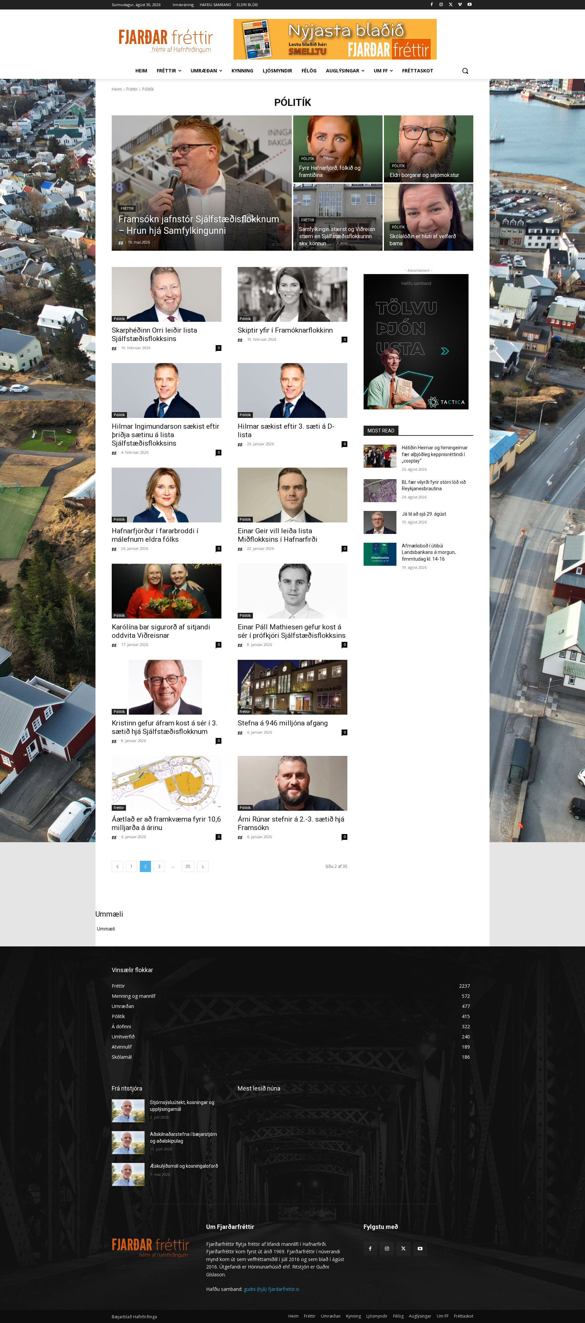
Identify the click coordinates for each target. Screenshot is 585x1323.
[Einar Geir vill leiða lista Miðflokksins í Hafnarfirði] (292, 495)
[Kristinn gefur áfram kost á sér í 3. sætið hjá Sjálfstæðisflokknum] (166, 687)
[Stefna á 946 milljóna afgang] (292, 687)
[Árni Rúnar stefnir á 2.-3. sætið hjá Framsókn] (292, 783)
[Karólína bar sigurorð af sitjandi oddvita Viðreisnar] (166, 591)
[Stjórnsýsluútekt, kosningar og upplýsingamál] (128, 1110)
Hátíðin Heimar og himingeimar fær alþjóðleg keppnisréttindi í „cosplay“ (435, 454)
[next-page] (203, 866)
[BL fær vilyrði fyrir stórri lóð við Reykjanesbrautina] (380, 490)
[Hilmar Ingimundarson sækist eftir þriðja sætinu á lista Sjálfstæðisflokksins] (166, 390)
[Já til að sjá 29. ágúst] (380, 522)
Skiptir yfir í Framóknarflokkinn (285, 330)
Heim (117, 89)
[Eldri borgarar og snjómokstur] (428, 148)
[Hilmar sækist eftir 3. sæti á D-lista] (292, 390)
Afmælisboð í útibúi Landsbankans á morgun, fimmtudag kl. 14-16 (429, 552)
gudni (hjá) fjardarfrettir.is (271, 1289)
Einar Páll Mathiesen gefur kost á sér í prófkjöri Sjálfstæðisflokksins (292, 631)
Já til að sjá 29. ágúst (424, 514)
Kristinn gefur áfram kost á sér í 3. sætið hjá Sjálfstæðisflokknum (165, 727)
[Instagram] (441, 5)
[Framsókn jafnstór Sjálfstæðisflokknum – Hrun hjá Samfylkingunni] (202, 183)
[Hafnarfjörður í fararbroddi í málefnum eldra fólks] (166, 495)
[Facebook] (432, 5)
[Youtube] (469, 5)
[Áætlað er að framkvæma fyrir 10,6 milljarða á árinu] (166, 783)
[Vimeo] (460, 5)
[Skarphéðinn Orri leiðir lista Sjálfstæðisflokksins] (166, 294)
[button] (465, 71)
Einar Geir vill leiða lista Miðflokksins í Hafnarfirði (278, 535)
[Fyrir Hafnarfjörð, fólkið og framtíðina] (338, 148)
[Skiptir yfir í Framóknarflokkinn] (292, 294)
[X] (451, 5)
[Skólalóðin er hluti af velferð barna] (428, 217)
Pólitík (307, 159)
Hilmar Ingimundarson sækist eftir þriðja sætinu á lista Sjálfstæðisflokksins (165, 434)
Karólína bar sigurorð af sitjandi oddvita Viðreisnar (161, 631)
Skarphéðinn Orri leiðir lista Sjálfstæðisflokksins (154, 334)
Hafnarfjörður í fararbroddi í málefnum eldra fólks (155, 535)
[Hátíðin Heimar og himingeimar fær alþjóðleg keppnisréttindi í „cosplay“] (380, 456)
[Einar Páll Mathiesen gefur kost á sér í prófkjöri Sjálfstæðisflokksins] (292, 591)
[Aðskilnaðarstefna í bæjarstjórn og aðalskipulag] (128, 1142)
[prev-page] (117, 866)
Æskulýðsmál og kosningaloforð (184, 1166)
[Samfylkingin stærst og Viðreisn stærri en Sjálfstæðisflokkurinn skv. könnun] (338, 217)
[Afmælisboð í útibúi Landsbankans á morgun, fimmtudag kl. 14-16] (380, 554)
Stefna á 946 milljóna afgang (283, 723)
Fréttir (132, 89)
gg (114, 347)
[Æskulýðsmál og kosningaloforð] (128, 1174)
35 (188, 866)
